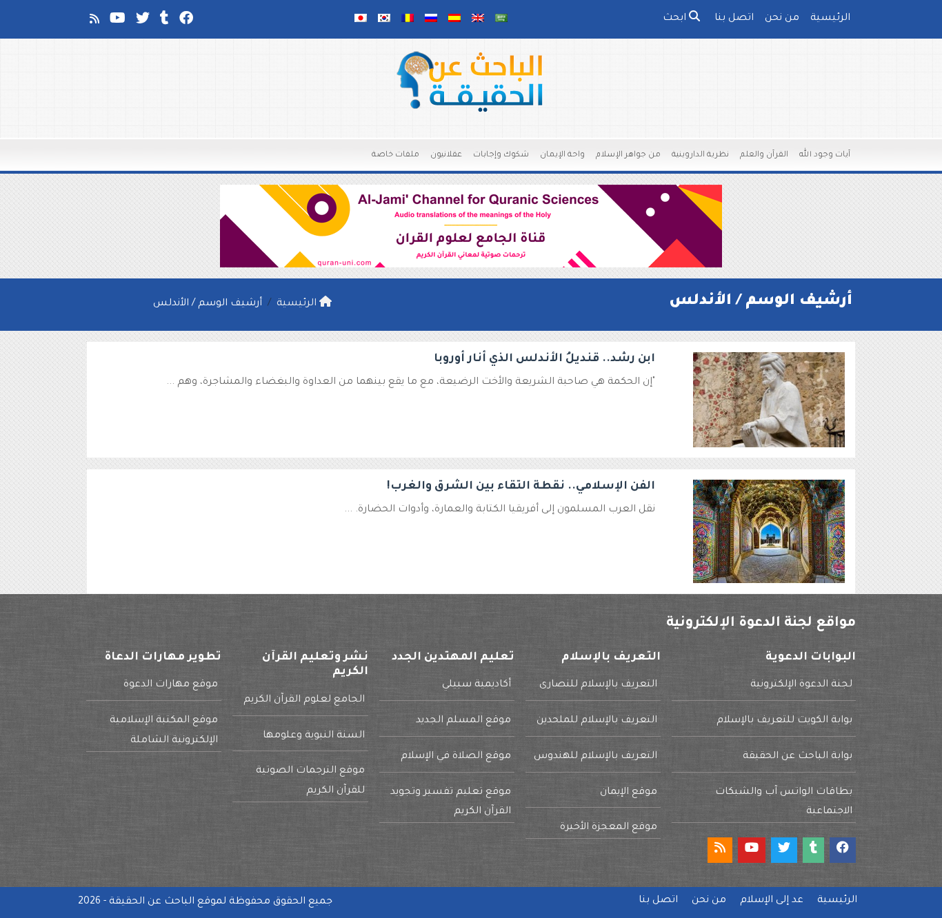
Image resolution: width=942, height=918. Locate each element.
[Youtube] (116, 21)
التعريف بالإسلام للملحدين (597, 720)
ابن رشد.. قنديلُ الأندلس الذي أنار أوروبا (544, 359)
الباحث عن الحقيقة (151, 902)
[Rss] (93, 21)
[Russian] (431, 19)
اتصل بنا (734, 18)
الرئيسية (830, 18)
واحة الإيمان (562, 155)
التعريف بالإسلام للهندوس (595, 756)
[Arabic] (501, 19)
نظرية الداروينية (700, 155)
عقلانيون (446, 155)
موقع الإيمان (628, 792)
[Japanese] (360, 19)
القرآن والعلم (764, 155)
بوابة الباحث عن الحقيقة (797, 756)
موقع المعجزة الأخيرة (608, 827)
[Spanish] (454, 19)
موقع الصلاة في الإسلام (456, 756)
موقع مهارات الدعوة (170, 685)
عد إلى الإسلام (771, 900)
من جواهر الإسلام (628, 155)
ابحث (676, 18)
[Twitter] (141, 21)
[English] (478, 19)
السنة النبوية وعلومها (314, 736)
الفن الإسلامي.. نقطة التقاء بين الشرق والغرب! (521, 486)
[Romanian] (407, 19)
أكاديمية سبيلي (476, 685)
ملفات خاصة (395, 155)
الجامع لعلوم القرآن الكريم (304, 700)
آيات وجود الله (824, 155)
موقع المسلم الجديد (463, 720)
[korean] (384, 19)
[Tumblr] (163, 21)
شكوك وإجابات (501, 155)
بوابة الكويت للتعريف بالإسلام (784, 720)
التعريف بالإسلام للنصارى (598, 685)
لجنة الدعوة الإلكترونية (801, 685)
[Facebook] (185, 21)
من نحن (782, 18)
